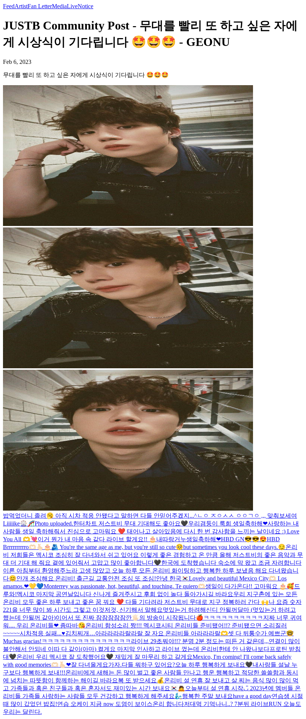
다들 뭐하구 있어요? (148, 664)
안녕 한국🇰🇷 (172, 578)
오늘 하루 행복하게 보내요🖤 (214, 664)
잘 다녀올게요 (89, 664)
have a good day (252, 696)
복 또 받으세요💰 (141, 680)
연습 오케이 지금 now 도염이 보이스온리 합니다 (120, 704)
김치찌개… (80, 633)
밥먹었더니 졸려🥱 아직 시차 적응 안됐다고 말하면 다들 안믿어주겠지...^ (100, 515)
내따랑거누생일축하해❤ (188, 539)
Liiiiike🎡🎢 (19, 523)
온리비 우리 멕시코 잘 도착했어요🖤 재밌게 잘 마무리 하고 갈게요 (104, 657)
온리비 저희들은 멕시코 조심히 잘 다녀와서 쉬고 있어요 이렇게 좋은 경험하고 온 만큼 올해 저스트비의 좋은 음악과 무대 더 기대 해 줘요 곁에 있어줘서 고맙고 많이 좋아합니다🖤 (153, 555)
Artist (21, 6)
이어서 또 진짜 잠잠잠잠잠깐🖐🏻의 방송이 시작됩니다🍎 (129, 617)
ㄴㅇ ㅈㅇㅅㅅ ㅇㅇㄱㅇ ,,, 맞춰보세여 (247, 515)
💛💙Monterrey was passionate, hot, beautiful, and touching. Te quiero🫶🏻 (117, 586)
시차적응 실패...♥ (42, 633)
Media (59, 6)
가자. (115, 664)
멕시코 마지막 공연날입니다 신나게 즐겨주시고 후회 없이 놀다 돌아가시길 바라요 (125, 594)
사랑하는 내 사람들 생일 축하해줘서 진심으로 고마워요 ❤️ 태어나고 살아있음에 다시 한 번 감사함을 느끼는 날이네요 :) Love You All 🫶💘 (151, 531)
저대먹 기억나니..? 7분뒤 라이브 (226, 704)
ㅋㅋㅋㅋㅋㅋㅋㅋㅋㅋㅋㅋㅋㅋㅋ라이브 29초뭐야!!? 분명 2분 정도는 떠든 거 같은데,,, (155, 641)
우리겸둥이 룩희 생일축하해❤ (228, 523)
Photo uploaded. (54, 523)
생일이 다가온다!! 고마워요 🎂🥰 (249, 586)
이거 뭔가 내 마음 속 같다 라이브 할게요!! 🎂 (97, 539)
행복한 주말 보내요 (207, 696)
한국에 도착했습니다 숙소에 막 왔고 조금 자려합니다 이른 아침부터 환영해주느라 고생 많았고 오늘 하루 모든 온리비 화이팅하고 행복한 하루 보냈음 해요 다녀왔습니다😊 (152, 571)
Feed (9, 6)
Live (72, 6)
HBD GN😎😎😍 (244, 539)
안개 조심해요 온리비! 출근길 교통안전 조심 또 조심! (86, 578)
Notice (85, 6)
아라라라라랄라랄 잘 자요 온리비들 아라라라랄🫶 (161, 633)
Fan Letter (40, 6)
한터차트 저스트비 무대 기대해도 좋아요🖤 (130, 523)
